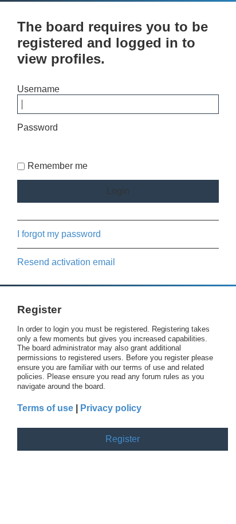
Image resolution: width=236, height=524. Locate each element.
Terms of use (45, 408)
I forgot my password (59, 234)
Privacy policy (110, 408)
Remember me (57, 166)
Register (122, 439)
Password (37, 127)
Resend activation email (66, 262)
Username (38, 89)
